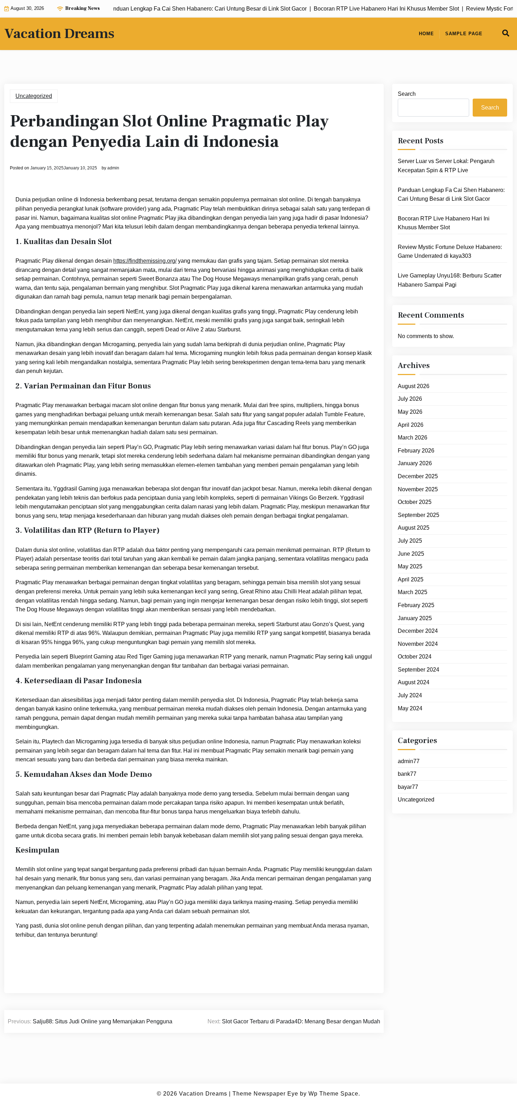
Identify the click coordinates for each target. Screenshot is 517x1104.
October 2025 (415, 502)
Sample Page (464, 33)
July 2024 (410, 695)
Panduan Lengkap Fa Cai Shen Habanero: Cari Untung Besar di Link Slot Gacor (451, 194)
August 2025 (413, 528)
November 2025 (418, 489)
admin (113, 168)
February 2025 (416, 605)
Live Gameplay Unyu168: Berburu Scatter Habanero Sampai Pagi (450, 280)
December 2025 (418, 476)
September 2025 (418, 515)
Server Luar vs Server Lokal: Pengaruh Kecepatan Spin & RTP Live (446, 165)
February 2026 (416, 451)
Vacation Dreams (59, 33)
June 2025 (411, 554)
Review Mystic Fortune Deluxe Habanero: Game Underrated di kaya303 (450, 251)
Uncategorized (33, 96)
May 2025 (410, 566)
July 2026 (410, 399)
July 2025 (410, 541)
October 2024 (415, 657)
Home (426, 33)
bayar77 (408, 787)
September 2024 (418, 670)
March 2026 (412, 438)
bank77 (407, 774)
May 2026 (410, 412)
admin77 (409, 761)
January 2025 (415, 618)
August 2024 (413, 682)
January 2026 (415, 463)
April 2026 (410, 425)
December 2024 (418, 631)
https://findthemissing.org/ (145, 261)
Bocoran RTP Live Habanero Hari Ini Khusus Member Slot (444, 223)
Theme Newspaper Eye (265, 1094)
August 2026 (413, 386)
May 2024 (410, 708)
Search (407, 94)
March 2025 (412, 592)
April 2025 (410, 579)
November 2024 (418, 644)
